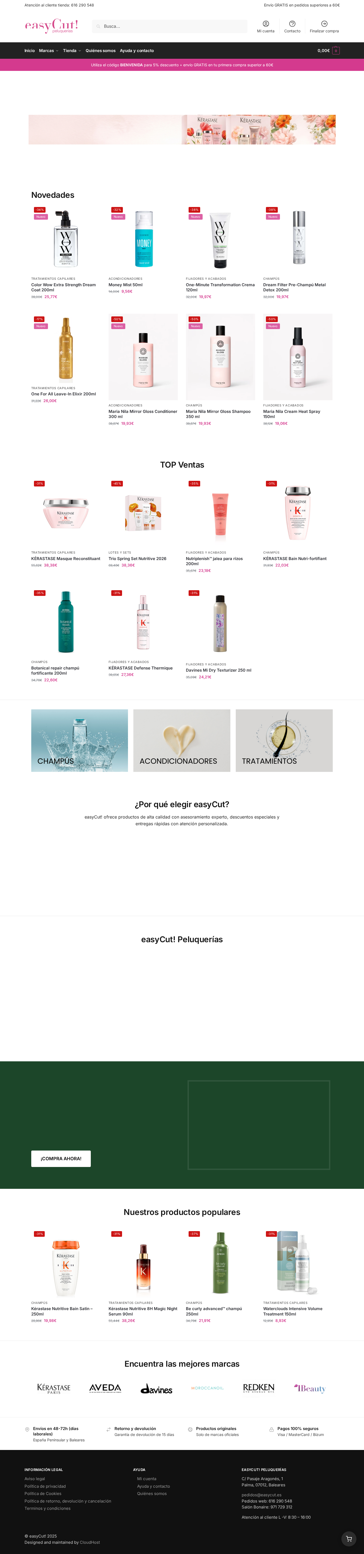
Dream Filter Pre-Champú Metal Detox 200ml (294, 287)
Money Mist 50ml (126, 284)
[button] (328, 51)
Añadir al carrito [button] (66, 308)
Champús (271, 279)
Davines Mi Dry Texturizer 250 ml (218, 670)
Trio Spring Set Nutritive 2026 (138, 558)
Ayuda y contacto (153, 1486)
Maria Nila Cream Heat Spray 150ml (291, 414)
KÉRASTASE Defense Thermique (141, 668)
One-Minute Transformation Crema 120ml (220, 287)
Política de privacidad (45, 1486)
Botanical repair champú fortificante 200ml (55, 670)
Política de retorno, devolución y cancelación (68, 1501)
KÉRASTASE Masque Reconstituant (65, 558)
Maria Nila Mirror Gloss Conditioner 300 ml (143, 414)
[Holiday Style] (181, 740)
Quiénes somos (152, 1493)
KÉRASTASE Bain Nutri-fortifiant (295, 558)
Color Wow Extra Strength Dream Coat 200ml (63, 287)
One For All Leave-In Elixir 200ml (63, 393)
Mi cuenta (266, 31)
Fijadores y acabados (206, 279)
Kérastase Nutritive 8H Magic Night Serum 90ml (143, 1311)
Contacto (292, 31)
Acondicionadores (126, 279)
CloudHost (90, 1542)
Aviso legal (35, 1478)
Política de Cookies (43, 1493)
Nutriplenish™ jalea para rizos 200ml (214, 561)
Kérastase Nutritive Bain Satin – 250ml (62, 1311)
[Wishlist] (92, 212)
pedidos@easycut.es (262, 1494)
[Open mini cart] (348, 1538)
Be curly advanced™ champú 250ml (214, 1311)
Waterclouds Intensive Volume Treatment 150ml (293, 1311)
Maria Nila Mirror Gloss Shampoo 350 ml (218, 414)
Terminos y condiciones (48, 1508)
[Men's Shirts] (79, 740)
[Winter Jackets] (284, 740)
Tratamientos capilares (53, 279)
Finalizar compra (324, 31)
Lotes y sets (120, 552)
